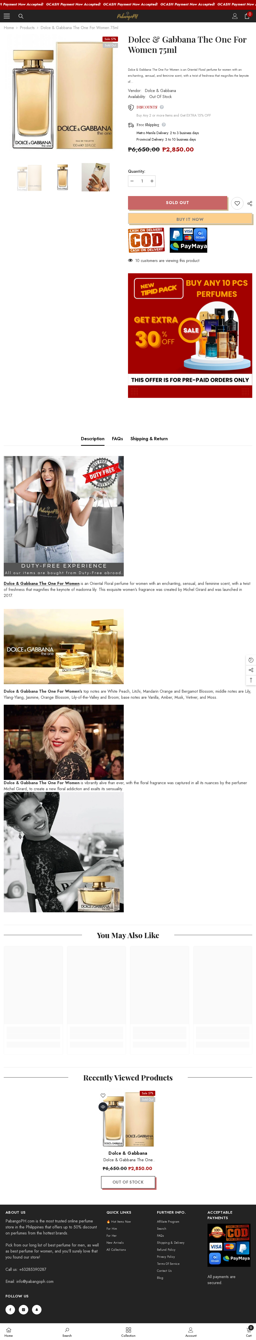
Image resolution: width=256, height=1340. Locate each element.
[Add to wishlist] (237, 203)
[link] (33, 1036)
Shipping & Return (149, 438)
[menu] (7, 16)
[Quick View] (103, 1106)
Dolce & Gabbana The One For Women (42, 583)
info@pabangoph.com (35, 1281)
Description (92, 438)
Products (27, 28)
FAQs (117, 438)
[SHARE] (248, 204)
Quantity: (136, 171)
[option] (62, 92)
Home (9, 28)
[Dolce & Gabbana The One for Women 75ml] (128, 1118)
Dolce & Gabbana (160, 91)
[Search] (21, 16)
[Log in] (235, 16)
